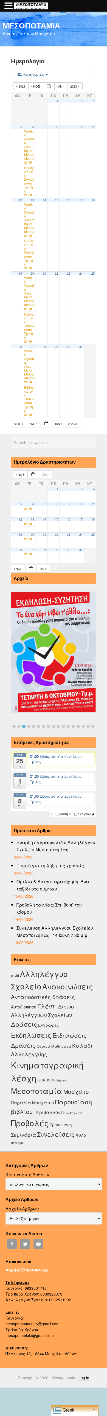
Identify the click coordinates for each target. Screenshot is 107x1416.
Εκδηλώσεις (31, 1035)
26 (20, 347)
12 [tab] (68, 726)
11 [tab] (63, 726)
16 (68, 200)
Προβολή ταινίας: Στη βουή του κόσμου (49, 908)
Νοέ (36, 86)
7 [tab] (43, 726)
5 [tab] (33, 726)
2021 (22, 86)
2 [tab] (19, 726)
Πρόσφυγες (61, 1124)
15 (56, 200)
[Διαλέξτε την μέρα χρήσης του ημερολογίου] (49, 86)
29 (56, 347)
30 (68, 347)
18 (93, 200)
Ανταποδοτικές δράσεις (43, 997)
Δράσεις (24, 1024)
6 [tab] (38, 726)
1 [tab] (14, 726)
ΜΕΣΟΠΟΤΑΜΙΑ (31, 25)
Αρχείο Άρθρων (22, 1208)
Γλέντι (47, 1006)
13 (32, 200)
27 (32, 347)
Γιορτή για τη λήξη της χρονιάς (50, 865)
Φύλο (81, 1135)
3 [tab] (24, 726)
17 (81, 200)
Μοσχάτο (76, 1091)
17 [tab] (93, 726)
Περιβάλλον (47, 1112)
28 (44, 347)
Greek (67, 1410)
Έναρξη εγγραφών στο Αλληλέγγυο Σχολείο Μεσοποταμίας (55, 846)
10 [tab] (58, 726)
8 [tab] (48, 726)
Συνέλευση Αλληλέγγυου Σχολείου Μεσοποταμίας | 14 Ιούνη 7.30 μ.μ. (54, 931)
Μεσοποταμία (36, 1090)
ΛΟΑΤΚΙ (44, 1080)
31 (81, 347)
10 (81, 127)
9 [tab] (53, 726)
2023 (74, 86)
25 (93, 273)
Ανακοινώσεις (67, 986)
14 (44, 200)
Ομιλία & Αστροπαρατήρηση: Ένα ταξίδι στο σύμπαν (52, 885)
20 (32, 273)
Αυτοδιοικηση (23, 1007)
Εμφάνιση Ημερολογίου (71, 813)
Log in (83, 1377)
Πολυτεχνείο (71, 1112)
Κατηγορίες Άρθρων (27, 1174)
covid (15, 975)
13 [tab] (73, 726)
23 (68, 273)
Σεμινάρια (23, 1134)
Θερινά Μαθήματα (54, 1046)
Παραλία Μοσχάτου (32, 1102)
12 (20, 200)
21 (44, 273)
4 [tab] (28, 726)
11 (93, 127)
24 (81, 273)
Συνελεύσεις (56, 1134)
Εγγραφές (48, 1025)
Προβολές (30, 1122)
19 (20, 273)
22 (56, 273)
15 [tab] (83, 726)
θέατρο (17, 1142)
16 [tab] (88, 726)
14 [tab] (78, 726)
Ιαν (60, 86)
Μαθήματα (59, 1080)
